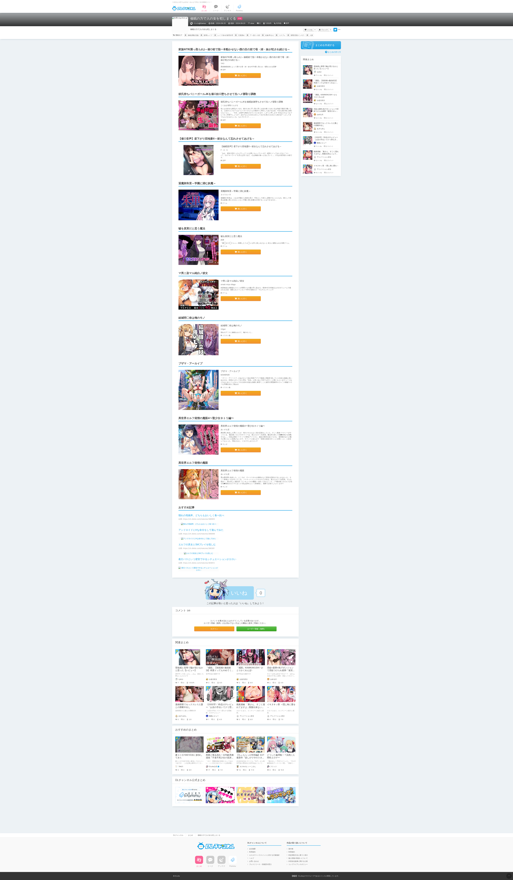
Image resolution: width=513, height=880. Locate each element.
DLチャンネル (184, 8)
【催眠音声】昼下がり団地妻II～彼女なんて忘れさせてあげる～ (251, 146)
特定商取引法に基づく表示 (298, 855)
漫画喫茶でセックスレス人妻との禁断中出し (189, 706)
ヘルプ (251, 858)
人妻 (311, 35)
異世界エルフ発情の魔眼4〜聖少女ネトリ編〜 (243, 425)
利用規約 (252, 852)
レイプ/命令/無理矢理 (225, 35)
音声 (287, 23)
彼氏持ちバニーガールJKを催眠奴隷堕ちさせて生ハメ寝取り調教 (252, 101)
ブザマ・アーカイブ (230, 371)
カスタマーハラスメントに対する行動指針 (264, 855)
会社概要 (252, 849)
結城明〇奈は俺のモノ (231, 325)
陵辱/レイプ (208, 35)
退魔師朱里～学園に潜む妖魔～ (236, 191)
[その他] (339, 30)
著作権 (290, 849)
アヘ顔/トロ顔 (255, 35)
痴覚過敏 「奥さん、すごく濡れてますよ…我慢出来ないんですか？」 (250, 707)
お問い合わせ (254, 861)
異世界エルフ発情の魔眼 (232, 470)
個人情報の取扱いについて (298, 858)
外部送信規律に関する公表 (298, 861)
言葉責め (241, 35)
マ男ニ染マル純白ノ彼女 (232, 280)
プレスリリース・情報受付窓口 (260, 864)
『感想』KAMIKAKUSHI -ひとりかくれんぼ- (249, 669)
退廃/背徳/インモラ (297, 35)
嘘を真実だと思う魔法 (231, 236)
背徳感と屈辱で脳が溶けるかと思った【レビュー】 (189, 669)
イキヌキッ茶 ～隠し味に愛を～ (326, 166)
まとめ (190, 835)
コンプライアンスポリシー (298, 864)
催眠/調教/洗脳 (193, 35)
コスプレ (282, 35)
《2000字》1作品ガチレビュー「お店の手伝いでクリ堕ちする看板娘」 (220, 707)
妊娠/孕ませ (269, 35)
